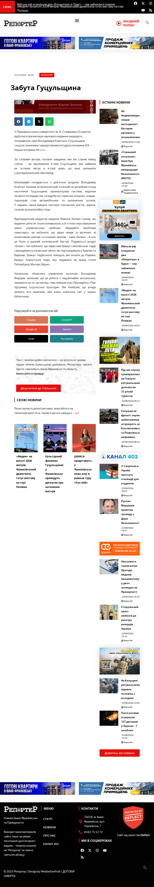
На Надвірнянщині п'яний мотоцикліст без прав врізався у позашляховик (131, 124)
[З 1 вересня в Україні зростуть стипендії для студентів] (109, 471)
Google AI (31, 329)
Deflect (145, 835)
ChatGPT (67, 319)
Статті (47, 819)
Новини (49, 827)
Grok (31, 338)
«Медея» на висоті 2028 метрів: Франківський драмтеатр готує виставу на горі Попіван (130, 305)
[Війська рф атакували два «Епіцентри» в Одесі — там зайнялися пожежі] (109, 251)
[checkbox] (145, 867)
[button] (77, 20)
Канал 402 (51, 844)
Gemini (67, 329)
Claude (31, 319)
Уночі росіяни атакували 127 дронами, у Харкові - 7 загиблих (130, 721)
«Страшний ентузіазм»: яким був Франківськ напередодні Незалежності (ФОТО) (130, 165)
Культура (46, 75)
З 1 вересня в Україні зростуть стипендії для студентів (130, 474)
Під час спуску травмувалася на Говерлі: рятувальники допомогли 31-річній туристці (130, 383)
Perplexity (67, 338)
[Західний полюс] (118, 23)
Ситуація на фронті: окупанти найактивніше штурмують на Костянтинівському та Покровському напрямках (134, 424)
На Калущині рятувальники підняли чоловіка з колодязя (130, 689)
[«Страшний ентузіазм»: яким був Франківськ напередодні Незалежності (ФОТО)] (109, 157)
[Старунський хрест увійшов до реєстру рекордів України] (109, 612)
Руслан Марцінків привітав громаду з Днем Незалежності (130, 511)
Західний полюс (131, 23)
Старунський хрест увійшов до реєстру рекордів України (129, 617)
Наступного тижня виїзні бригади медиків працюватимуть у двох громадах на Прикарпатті (131, 577)
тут (77, 413)
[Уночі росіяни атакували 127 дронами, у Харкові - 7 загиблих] (109, 718)
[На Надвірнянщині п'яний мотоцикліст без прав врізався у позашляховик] (109, 116)
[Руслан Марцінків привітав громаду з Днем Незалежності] (109, 506)
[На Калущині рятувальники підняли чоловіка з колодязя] (109, 685)
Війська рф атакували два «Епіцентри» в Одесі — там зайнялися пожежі (130, 259)
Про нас (49, 835)
